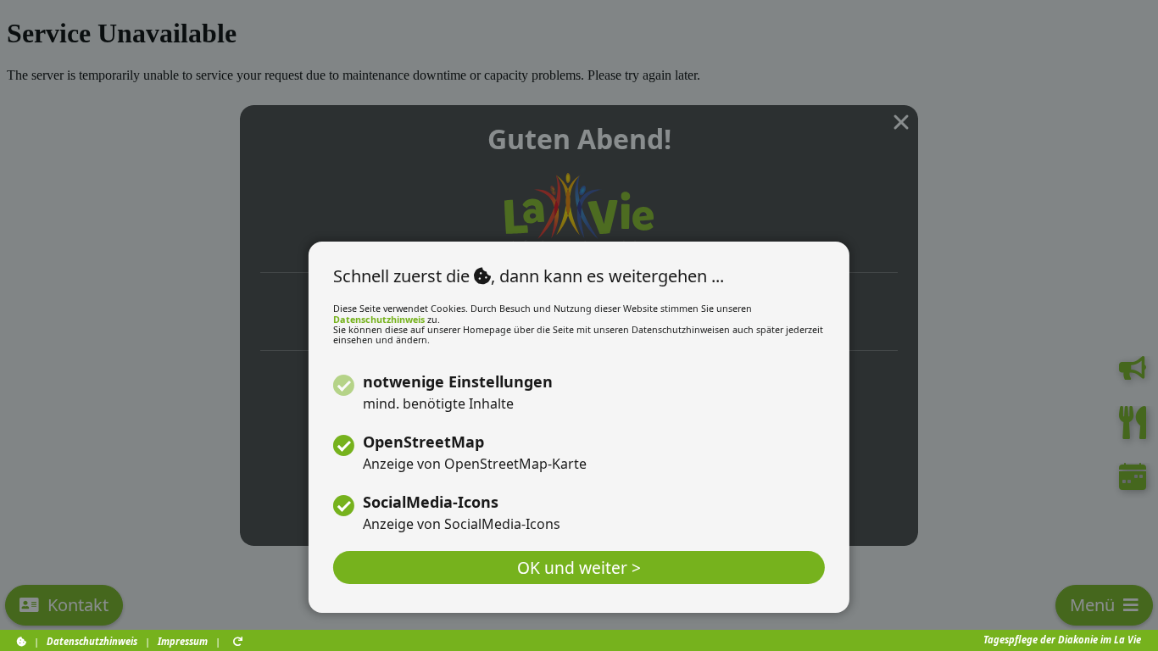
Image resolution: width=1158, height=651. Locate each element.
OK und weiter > (579, 567)
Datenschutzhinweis (379, 320)
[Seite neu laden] (237, 641)
